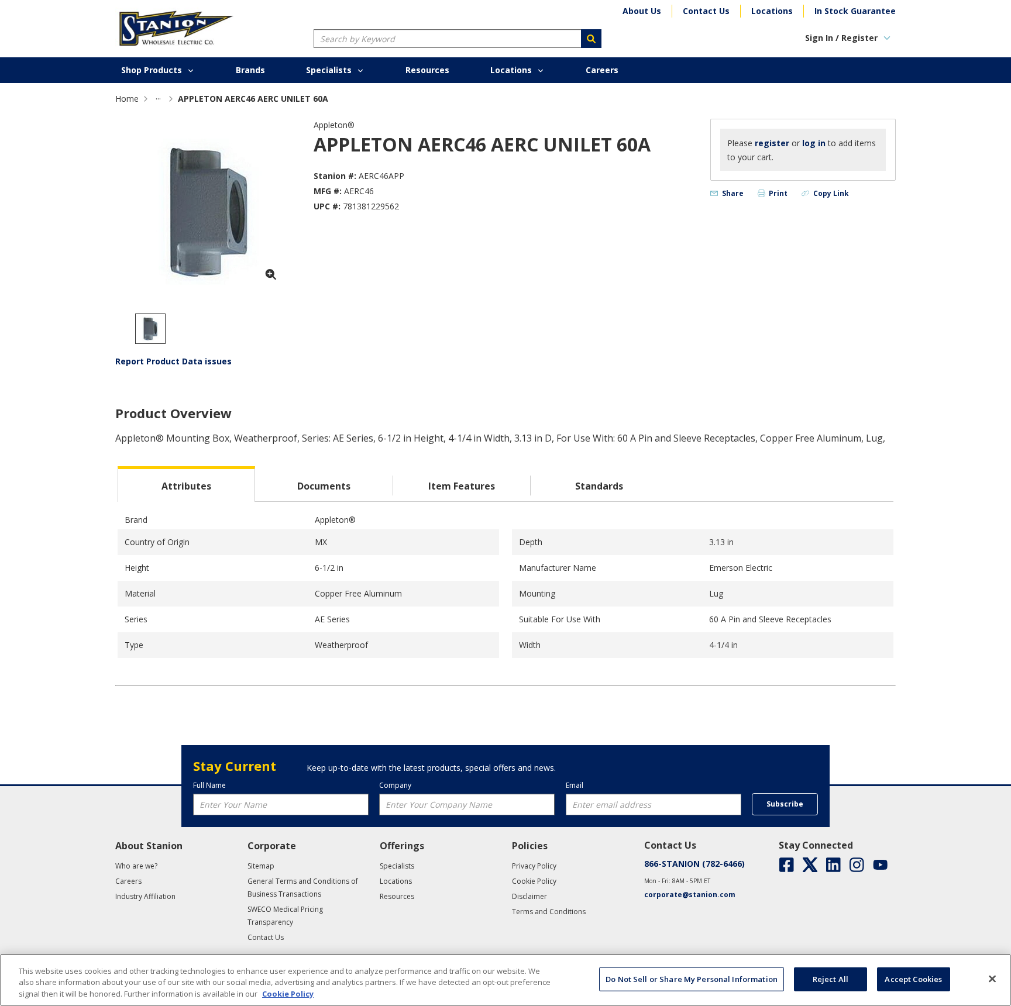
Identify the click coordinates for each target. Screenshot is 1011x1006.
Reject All (830, 978)
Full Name (209, 785)
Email (574, 785)
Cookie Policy (288, 993)
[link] (158, 98)
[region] (505, 980)
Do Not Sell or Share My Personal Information (692, 978)
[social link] (786, 865)
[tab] (186, 484)
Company (395, 785)
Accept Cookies (913, 978)
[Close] (992, 978)
